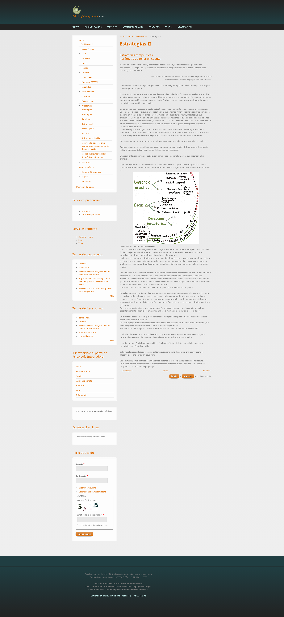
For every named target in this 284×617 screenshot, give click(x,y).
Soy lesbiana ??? (86, 336)
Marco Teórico (88, 49)
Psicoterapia (87, 105)
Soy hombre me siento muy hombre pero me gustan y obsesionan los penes (95, 281)
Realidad (83, 263)
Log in (174, 376)
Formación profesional (91, 214)
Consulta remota (85, 237)
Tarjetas (85, 176)
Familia (85, 67)
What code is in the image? (90, 514)
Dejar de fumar (88, 91)
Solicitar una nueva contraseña (92, 491)
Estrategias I (87, 124)
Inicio (75, 27)
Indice (81, 40)
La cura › (207, 370)
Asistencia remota (132, 27)
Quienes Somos (93, 27)
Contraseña (82, 476)
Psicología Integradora (85, 16)
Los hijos (85, 72)
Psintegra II (87, 114)
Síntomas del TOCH (87, 332)
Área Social (86, 162)
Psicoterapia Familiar (91, 138)
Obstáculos (86, 96)
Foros (168, 27)
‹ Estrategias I (127, 370)
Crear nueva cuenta (87, 487)
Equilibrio (86, 119)
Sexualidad (86, 58)
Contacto (154, 27)
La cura (85, 133)
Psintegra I (87, 109)
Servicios (112, 27)
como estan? (84, 267)
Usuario (80, 464)
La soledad (86, 87)
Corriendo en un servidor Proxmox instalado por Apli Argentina (118, 595)
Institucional (87, 44)
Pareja (84, 63)
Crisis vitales (87, 77)
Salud (84, 53)
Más (112, 296)
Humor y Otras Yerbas (91, 172)
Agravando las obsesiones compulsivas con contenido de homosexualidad (95, 146)
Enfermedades (88, 101)
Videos (81, 243)
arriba (165, 370)
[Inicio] (118, 10)
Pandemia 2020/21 (90, 82)
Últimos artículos (86, 167)
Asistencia (86, 211)
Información (184, 27)
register (188, 376)
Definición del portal (85, 187)
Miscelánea (86, 181)
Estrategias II (88, 128)
